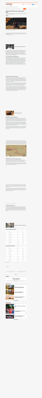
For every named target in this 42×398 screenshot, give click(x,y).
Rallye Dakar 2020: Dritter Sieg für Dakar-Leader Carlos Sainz (21, 271)
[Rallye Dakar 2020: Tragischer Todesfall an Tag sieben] (16, 46)
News (13, 6)
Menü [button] (36, 4)
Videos (16, 6)
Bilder (15, 6)
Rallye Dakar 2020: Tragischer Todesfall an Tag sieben (11, 271)
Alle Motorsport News (16, 319)
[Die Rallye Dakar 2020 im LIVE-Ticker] (16, 113)
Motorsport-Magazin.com (9, 4)
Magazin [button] (23, 4)
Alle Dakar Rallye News (16, 300)
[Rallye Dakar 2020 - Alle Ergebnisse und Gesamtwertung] (16, 225)
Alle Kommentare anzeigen (16, 280)
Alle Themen (7, 266)
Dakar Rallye (8, 6)
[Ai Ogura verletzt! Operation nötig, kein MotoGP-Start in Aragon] (16, 306)
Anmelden (30, 4)
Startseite (16, 274)
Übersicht (11, 6)
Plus (32, 4)
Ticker (26, 4)
